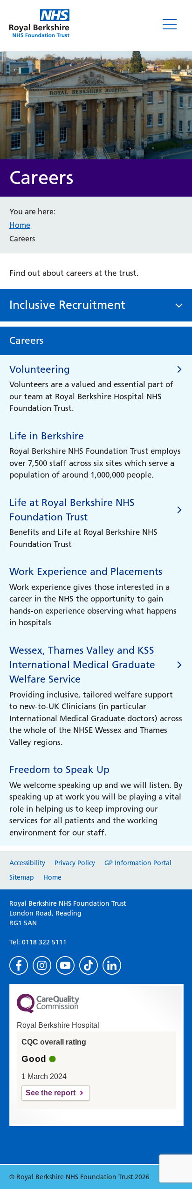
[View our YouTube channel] (65, 965)
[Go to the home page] (39, 23)
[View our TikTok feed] (88, 965)
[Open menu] (170, 24)
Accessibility (27, 863)
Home (19, 225)
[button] (96, 305)
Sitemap (21, 877)
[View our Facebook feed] (18, 965)
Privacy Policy (75, 863)
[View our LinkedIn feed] (112, 965)
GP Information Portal (137, 863)
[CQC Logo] (48, 1011)
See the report (50, 1093)
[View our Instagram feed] (42, 965)
